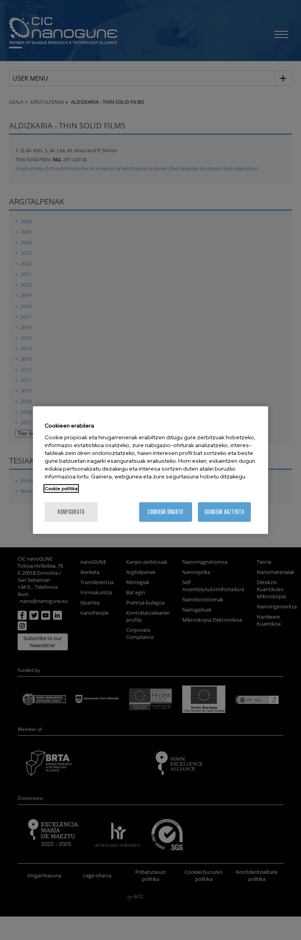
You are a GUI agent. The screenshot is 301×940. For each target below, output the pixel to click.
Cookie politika (61, 488)
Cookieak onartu (165, 512)
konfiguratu (71, 512)
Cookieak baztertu (224, 512)
